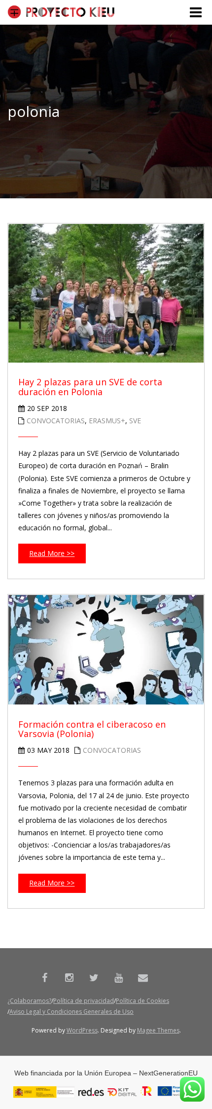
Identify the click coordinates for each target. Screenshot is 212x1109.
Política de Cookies (142, 1001)
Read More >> (51, 553)
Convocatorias (56, 420)
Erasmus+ (107, 420)
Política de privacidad (83, 1001)
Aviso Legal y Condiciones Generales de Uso (71, 1011)
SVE (135, 420)
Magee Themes (158, 1030)
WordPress (82, 1030)
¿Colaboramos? (29, 1001)
